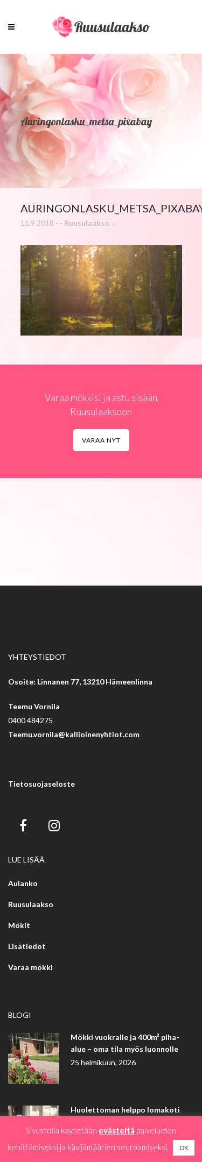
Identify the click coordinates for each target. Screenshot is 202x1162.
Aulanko (23, 883)
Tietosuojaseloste (41, 783)
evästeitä (117, 1130)
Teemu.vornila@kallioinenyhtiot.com (74, 734)
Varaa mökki (30, 967)
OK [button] (183, 1147)
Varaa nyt (101, 440)
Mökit (19, 925)
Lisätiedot (27, 946)
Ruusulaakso (86, 222)
